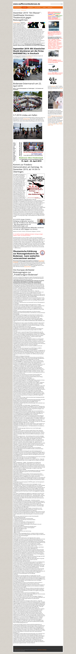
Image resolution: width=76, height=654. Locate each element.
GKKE (54, 123)
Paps (52, 115)
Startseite (14, 10)
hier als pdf (15, 262)
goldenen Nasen (26, 118)
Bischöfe (60, 122)
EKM (61, 123)
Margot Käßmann (27, 266)
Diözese (50, 123)
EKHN (49, 125)
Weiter (61, 88)
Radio (58, 123)
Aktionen (18, 10)
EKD (52, 125)
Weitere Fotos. (29, 57)
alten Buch (53, 86)
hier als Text (41, 260)
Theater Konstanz (16, 22)
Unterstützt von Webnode (42, 649)
